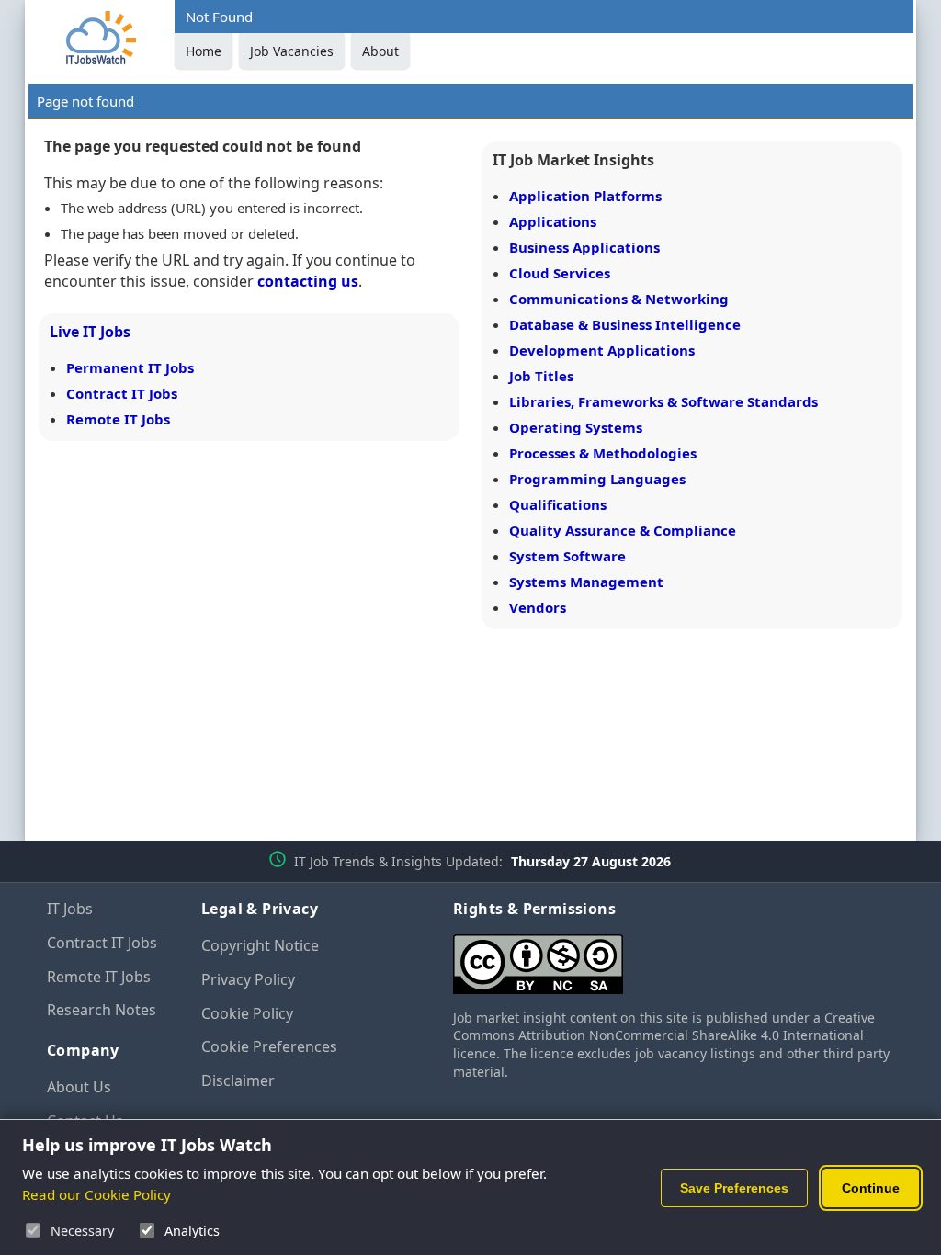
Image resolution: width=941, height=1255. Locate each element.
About (380, 51)
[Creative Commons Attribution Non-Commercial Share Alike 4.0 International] (673, 957)
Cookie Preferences (269, 1046)
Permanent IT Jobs (130, 367)
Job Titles (541, 376)
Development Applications (602, 350)
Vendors (537, 607)
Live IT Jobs (90, 332)
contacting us (307, 281)
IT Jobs (70, 909)
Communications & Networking (619, 298)
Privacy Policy (248, 979)
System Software (567, 556)
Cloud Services (559, 273)
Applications (552, 221)
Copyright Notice (260, 945)
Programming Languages (597, 478)
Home (203, 51)
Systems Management (586, 581)
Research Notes (101, 1010)
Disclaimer (238, 1080)
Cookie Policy (247, 1013)
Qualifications (558, 504)
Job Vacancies (292, 51)
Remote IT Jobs (118, 419)
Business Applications (584, 247)
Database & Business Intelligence (625, 324)
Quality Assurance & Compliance (622, 530)
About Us (79, 1087)
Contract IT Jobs (121, 393)
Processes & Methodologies (603, 453)
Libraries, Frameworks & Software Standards (663, 401)
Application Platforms (585, 196)
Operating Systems (575, 427)
